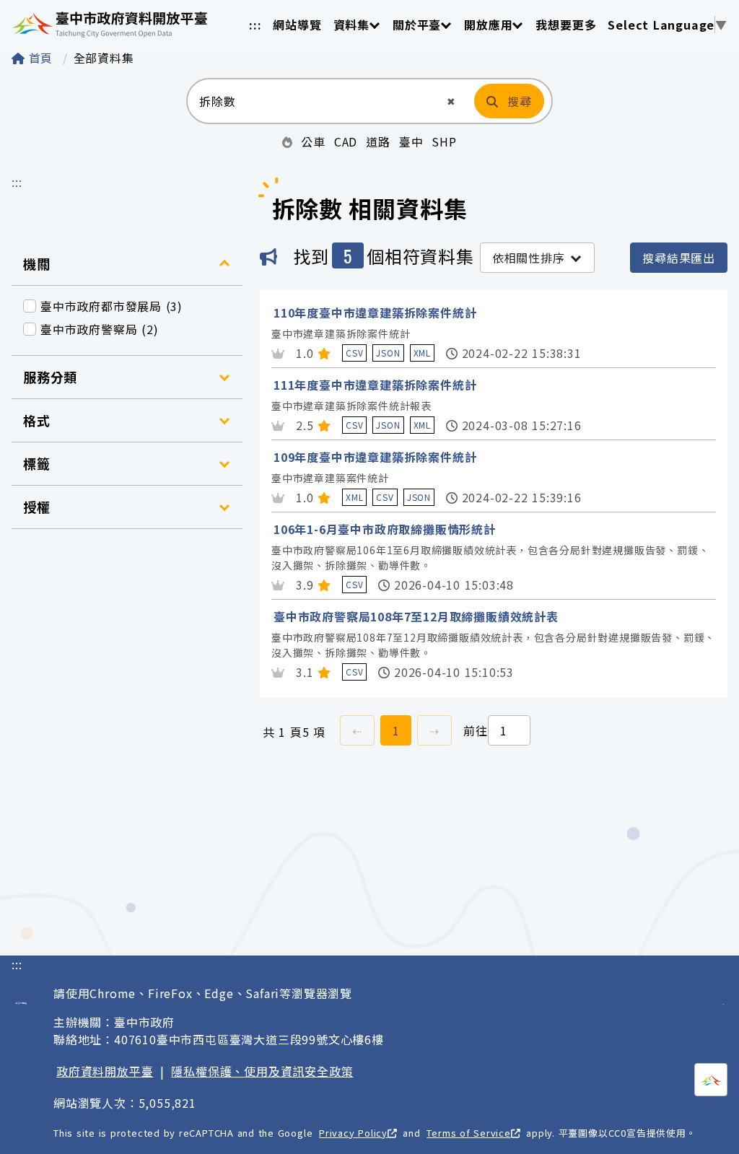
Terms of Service (468, 1133)
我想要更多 (565, 24)
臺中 (411, 141)
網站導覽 (297, 24)
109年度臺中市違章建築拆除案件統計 (375, 456)
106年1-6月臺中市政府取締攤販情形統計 (385, 529)
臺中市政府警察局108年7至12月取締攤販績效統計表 (416, 616)
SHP (444, 141)
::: (255, 24)
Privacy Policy (353, 1133)
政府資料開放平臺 (104, 1071)
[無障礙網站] (723, 995)
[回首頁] (109, 25)
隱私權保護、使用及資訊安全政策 (262, 1071)
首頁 (41, 57)
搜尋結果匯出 (678, 257)
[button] (451, 101)
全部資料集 (104, 57)
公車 (313, 141)
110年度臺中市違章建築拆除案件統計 (375, 312)
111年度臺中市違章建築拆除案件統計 (375, 384)
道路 (378, 141)
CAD (345, 141)
